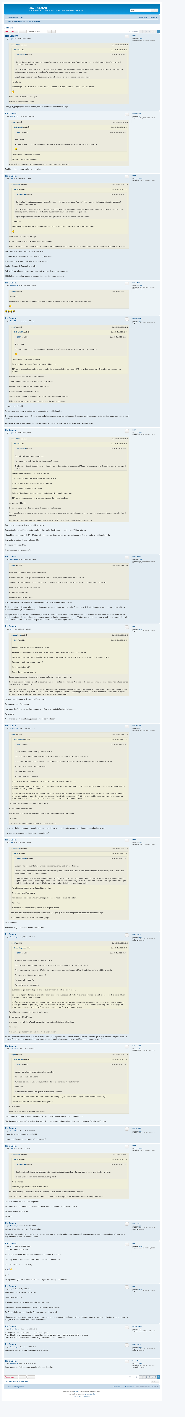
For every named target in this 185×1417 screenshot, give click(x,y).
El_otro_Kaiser (137, 1326)
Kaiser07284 (16, 45)
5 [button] (155, 31)
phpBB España (90, 1394)
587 (140, 1329)
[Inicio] (16, 8)
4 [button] (152, 31)
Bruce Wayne (136, 282)
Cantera (8, 27)
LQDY (134, 35)
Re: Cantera (11, 36)
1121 (140, 116)
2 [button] (146, 31)
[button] (140, 31)
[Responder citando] (127, 36)
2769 (140, 38)
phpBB (76, 1391)
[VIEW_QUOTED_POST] (28, 45)
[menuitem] (21, 17)
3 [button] (149, 31)
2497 (140, 285)
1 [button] (143, 31)
